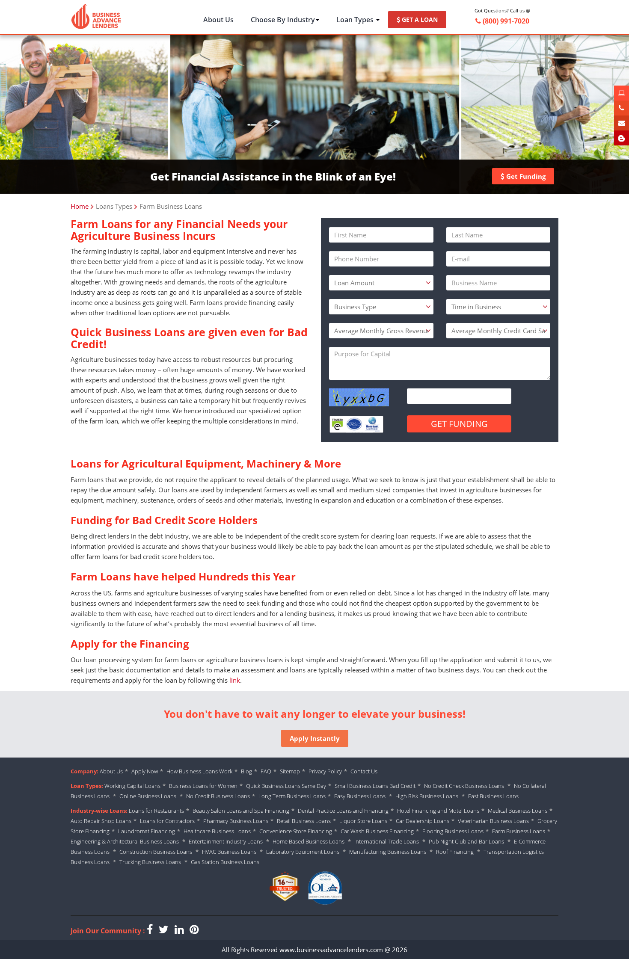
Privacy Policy (325, 771)
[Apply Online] (621, 93)
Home (80, 206)
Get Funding (525, 176)
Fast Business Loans (493, 796)
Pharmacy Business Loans (235, 821)
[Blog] (621, 137)
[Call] (621, 108)
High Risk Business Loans (426, 796)
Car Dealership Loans (422, 821)
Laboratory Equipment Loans (302, 851)
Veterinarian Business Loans (493, 821)
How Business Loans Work (199, 771)
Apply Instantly (315, 738)
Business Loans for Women (203, 786)
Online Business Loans (148, 796)
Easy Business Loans (360, 796)
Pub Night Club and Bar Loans (466, 841)
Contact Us (363, 771)
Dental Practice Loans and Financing (343, 810)
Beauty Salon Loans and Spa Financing (241, 810)
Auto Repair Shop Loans (101, 821)
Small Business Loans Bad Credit (375, 786)
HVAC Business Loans (229, 851)
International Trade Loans (386, 841)
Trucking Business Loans (150, 862)
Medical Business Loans (517, 810)
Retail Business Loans (304, 821)
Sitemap (290, 771)
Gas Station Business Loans (225, 862)
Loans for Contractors (167, 821)
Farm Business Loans (518, 831)
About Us (218, 19)
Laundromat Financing (146, 831)
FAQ (266, 771)
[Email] (621, 122)
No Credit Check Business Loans (464, 786)
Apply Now (144, 771)
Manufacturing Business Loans (387, 851)
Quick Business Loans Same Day (286, 786)
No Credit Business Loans (218, 796)
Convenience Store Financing (295, 831)
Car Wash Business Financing (377, 831)
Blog (246, 771)
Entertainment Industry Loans (226, 841)
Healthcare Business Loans (217, 831)
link (234, 680)
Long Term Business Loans (292, 796)
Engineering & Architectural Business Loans (125, 841)
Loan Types (355, 19)
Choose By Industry (283, 19)
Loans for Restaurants (156, 810)
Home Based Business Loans (308, 841)
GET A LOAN (419, 19)
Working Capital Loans (132, 786)
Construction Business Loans (155, 851)
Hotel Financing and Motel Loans (438, 810)
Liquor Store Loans (363, 821)
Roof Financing (455, 851)
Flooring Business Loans (453, 831)
